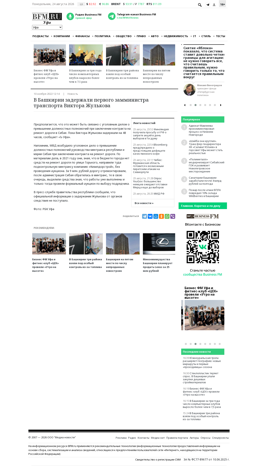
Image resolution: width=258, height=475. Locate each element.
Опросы (205, 438)
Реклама (121, 438)
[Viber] (172, 216)
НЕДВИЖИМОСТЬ (176, 36)
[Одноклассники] (161, 216)
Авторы (194, 438)
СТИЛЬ (206, 36)
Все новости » (144, 203)
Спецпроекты (220, 438)
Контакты (143, 438)
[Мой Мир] (155, 216)
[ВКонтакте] (150, 216)
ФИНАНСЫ (82, 36)
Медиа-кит (158, 438)
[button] (190, 105)
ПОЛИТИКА (102, 36)
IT (194, 36)
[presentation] (184, 105)
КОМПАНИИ (62, 36)
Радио (132, 438)
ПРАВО (141, 36)
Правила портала (177, 438)
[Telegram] (207, 4)
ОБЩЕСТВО (124, 36)
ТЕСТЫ (220, 36)
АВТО (155, 36)
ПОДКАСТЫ (40, 36)
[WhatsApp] (167, 216)
